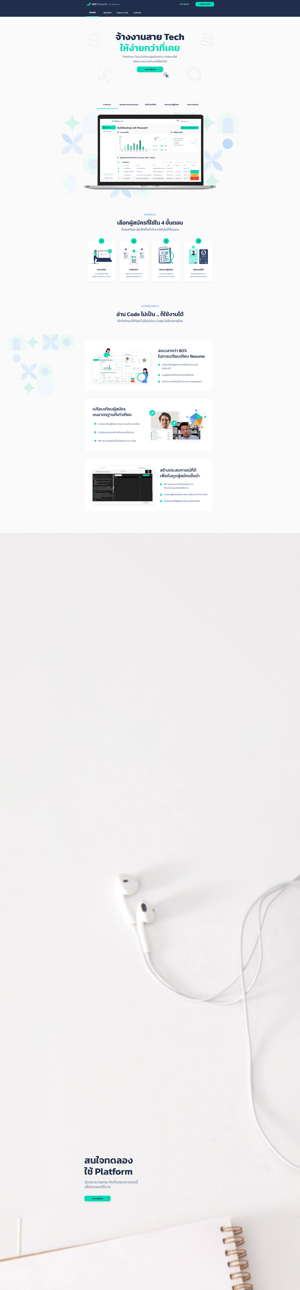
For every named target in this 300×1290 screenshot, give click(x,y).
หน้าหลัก (92, 12)
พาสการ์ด (137, 12)
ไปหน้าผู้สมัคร (184, 4)
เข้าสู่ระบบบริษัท (204, 4)
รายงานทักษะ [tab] (193, 104)
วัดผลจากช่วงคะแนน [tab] (129, 104)
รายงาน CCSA (122, 12)
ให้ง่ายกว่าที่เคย (150, 47)
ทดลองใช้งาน (150, 69)
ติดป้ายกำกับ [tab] (150, 104)
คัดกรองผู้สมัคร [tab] (172, 104)
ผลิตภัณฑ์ (107, 12)
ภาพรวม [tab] (107, 104)
